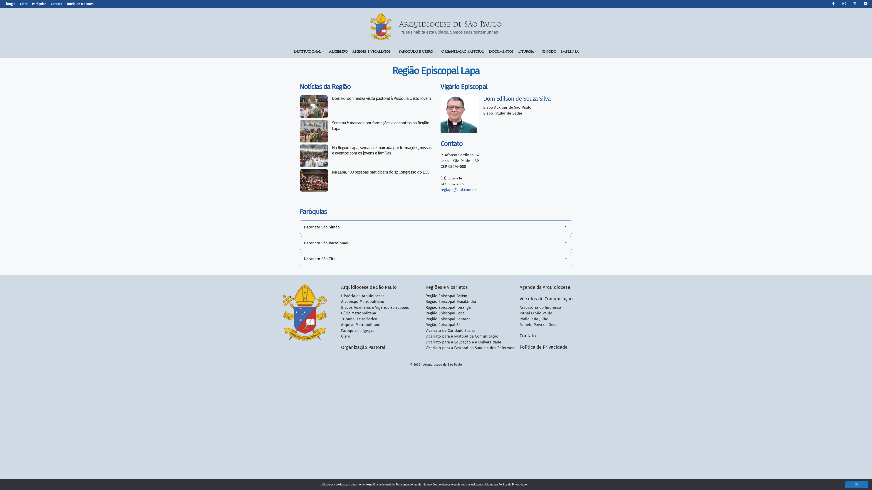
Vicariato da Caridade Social (450, 330)
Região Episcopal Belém (446, 296)
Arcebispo (338, 52)
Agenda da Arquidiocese (545, 287)
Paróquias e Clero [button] (416, 52)
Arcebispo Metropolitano (362, 301)
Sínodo (549, 52)
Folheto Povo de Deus (538, 324)
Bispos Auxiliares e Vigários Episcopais (375, 307)
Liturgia (10, 4)
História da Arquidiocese (362, 296)
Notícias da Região (325, 87)
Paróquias (39, 4)
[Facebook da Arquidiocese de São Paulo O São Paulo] (833, 4)
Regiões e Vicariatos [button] (371, 52)
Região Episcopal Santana (448, 319)
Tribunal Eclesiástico (359, 319)
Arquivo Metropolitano (360, 324)
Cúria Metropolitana (358, 313)
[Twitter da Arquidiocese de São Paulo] (855, 4)
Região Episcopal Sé (443, 324)
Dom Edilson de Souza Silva (517, 98)
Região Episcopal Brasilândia (451, 301)
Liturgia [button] (526, 52)
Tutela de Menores (80, 4)
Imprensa (569, 52)
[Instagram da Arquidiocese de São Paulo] (844, 4)
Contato (56, 4)
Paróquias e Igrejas (357, 330)
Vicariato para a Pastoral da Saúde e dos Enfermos (470, 347)
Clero (23, 4)
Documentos (501, 52)
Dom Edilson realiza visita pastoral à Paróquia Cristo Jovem (381, 98)
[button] (436, 227)
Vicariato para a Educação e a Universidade (463, 342)
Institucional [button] (307, 52)
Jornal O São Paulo (536, 313)
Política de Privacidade (543, 347)
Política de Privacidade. (513, 484)
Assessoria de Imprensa (540, 307)
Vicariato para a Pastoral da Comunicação (462, 336)
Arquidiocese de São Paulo (450, 24)
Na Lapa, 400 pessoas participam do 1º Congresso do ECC (381, 172)
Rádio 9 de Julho (534, 319)
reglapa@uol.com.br (458, 189)
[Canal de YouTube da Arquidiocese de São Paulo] (865, 4)
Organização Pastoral (462, 52)
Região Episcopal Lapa (445, 313)
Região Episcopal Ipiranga (448, 307)
